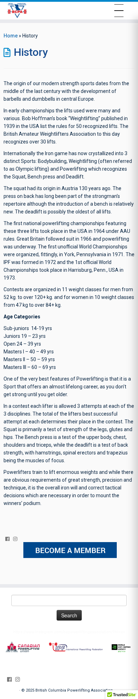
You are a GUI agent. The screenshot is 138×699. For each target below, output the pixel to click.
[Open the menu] (119, 10)
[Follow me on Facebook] (9, 539)
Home (11, 36)
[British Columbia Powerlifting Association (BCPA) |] (17, 10)
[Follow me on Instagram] (17, 539)
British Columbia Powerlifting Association (74, 690)
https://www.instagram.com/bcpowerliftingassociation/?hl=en (69, 632)
